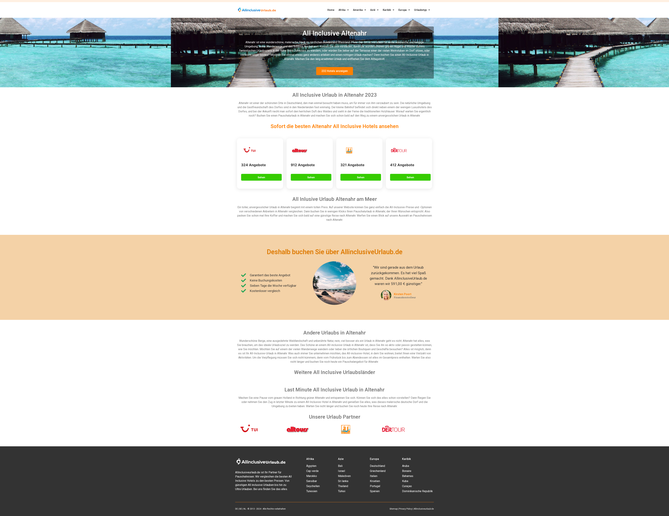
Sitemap (393, 509)
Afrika (342, 10)
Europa (402, 10)
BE (240, 509)
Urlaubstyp (420, 10)
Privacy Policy (405, 509)
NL (245, 509)
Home (330, 10)
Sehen (261, 177)
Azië (372, 10)
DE (236, 509)
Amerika (358, 10)
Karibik (387, 10)
